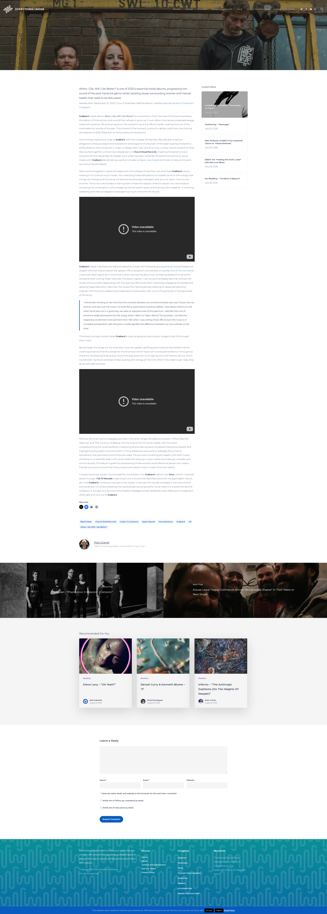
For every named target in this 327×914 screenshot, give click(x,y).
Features (182, 858)
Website (190, 780)
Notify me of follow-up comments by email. (123, 800)
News (180, 868)
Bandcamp (174, 103)
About (144, 861)
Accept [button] (209, 910)
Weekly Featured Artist (188, 893)
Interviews (183, 863)
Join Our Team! (149, 868)
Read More (229, 910)
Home (144, 857)
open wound (148, 522)
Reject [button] (219, 910)
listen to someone (129, 522)
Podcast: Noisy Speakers (189, 873)
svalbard (181, 522)
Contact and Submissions (154, 865)
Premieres (182, 878)
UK (190, 522)
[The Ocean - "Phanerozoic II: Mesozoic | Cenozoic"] (82, 590)
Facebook (187, 103)
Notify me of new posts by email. (118, 808)
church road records (105, 522)
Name (103, 780)
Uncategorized (185, 888)
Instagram (84, 107)
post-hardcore (166, 522)
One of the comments (182, 270)
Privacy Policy (148, 872)
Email (146, 780)
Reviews (163, 57)
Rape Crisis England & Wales (154, 160)
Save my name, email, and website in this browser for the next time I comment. (139, 793)
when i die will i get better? (93, 527)
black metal (85, 522)
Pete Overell (101, 542)
